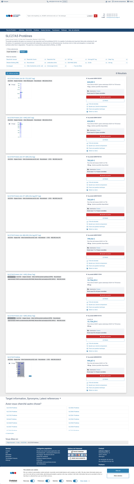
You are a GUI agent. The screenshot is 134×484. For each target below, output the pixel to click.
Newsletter (8, 454)
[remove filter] (17, 52)
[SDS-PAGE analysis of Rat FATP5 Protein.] (20, 369)
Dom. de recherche (74, 30)
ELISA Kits (39, 460)
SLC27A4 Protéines (12, 408)
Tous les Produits (11, 30)
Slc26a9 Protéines (12, 419)
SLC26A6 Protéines (12, 430)
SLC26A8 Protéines (12, 423)
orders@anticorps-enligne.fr (113, 17)
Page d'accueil (11, 442)
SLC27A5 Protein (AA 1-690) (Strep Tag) (21, 274)
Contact (65, 1)
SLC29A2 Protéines (74, 419)
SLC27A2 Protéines (12, 415)
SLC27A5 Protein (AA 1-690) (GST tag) (21, 118)
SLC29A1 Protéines (74, 415)
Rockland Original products (44, 458)
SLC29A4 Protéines (74, 426)
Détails (106, 100)
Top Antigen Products (11, 458)
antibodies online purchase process (46, 462)
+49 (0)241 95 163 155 (107, 461)
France (98, 91)
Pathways (64, 30)
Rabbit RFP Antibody (42, 456)
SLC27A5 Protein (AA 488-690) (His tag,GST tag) (24, 235)
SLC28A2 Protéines (74, 408)
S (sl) (18, 442)
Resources (8, 456)
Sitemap (8, 460)
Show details (83, 481)
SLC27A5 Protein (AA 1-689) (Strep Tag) (21, 316)
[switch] (47, 481)
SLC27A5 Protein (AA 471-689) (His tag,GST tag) (24, 196)
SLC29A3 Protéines (74, 423)
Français (5, 1)
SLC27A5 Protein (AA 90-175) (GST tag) (21, 78)
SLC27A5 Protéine (14, 357)
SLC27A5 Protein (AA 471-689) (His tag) (21, 157)
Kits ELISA (29, 30)
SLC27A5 (23, 442)
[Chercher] (95, 15)
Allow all (118, 470)
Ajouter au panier (106, 97)
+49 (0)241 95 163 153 (55, 1)
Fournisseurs (55, 30)
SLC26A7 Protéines (12, 426)
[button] (10, 433)
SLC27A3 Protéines (12, 411)
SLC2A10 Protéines (74, 430)
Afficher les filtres (13, 73)
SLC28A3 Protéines (74, 411)
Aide (7, 453)
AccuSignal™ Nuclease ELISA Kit (45, 454)
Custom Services (45, 30)
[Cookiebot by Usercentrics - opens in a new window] (13, 481)
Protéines (36, 30)
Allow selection (118, 475)
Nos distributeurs (41, 464)
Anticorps (21, 30)
